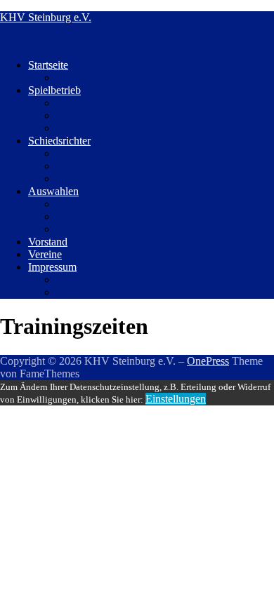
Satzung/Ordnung (95, 103)
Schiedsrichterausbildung (111, 166)
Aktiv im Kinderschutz (106, 77)
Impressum (52, 267)
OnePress (208, 361)
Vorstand (47, 242)
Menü (13, 41)
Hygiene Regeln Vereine (110, 128)
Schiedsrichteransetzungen (115, 153)
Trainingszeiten (90, 229)
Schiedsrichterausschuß (107, 178)
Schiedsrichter (59, 141)
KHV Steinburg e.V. (45, 17)
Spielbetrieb (54, 90)
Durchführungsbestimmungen (122, 115)
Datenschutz (83, 279)
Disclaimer (80, 292)
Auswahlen (53, 191)
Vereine (45, 254)
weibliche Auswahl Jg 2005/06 (124, 204)
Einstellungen (175, 399)
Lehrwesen (80, 216)
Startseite (48, 65)
